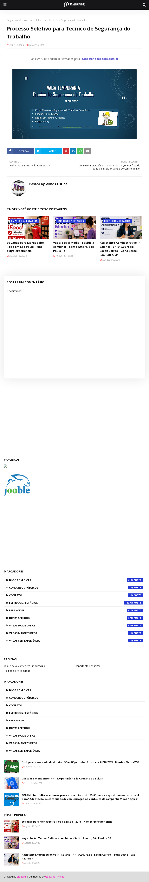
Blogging (21, 876)
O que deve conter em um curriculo (24, 666)
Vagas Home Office (71, 625)
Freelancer (71, 610)
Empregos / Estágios (71, 603)
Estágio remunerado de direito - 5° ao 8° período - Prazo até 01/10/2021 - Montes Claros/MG (80, 762)
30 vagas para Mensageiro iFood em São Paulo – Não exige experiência (25, 247)
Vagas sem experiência (71, 640)
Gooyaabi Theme (54, 876)
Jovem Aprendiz (71, 618)
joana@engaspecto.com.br (99, 59)
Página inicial (14, 20)
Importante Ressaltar (87, 666)
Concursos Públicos (71, 587)
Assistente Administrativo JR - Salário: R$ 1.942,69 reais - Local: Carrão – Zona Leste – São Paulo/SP (121, 249)
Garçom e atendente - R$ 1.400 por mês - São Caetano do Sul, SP (62, 778)
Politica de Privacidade (17, 670)
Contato (71, 595)
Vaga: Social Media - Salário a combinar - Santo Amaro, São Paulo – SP (73, 247)
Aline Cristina (17, 45)
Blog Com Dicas (71, 580)
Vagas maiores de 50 (71, 633)
